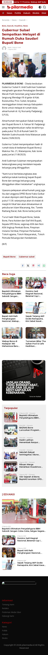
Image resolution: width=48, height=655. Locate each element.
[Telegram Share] (39, 266)
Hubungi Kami (8, 616)
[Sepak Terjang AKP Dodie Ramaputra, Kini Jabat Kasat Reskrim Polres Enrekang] (36, 308)
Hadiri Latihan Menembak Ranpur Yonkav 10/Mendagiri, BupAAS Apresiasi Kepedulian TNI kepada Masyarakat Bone (30, 441)
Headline (18, 26)
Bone (4, 26)
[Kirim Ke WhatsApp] (44, 266)
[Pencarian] (44, 7)
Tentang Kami (8, 604)
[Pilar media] (19, 7)
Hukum (5, 634)
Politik (4, 630)
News (25, 26)
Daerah (10, 26)
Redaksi (9, 47)
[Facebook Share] (23, 266)
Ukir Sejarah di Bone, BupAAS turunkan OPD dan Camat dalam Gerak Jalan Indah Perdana (31, 478)
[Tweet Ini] (28, 266)
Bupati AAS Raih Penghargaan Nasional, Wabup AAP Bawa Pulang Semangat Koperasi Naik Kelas (11, 318)
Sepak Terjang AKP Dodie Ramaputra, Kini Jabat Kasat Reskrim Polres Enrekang (35, 318)
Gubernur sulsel (16, 47)
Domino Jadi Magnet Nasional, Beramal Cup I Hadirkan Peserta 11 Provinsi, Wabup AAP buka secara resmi (35, 293)
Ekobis (5, 638)
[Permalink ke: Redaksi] (4, 48)
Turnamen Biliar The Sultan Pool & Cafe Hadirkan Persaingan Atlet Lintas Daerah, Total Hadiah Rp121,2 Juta (36, 343)
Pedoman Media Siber (11, 612)
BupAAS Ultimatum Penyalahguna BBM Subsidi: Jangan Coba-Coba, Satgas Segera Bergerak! (11, 293)
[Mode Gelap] (40, 7)
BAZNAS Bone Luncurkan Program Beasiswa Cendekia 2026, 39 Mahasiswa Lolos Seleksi (29, 428)
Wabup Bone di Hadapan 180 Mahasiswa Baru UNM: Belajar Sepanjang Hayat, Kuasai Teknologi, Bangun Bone (10, 343)
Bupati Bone (9, 257)
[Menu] (4, 7)
